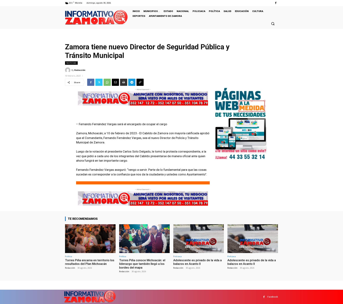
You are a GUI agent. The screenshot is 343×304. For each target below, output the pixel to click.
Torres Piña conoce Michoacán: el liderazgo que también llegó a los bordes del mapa (142, 263)
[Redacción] (68, 70)
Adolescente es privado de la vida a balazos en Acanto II (197, 262)
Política (68, 256)
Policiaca (177, 256)
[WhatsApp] (107, 82)
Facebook (272, 296)
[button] (273, 23)
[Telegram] (131, 82)
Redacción (79, 70)
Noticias (71, 63)
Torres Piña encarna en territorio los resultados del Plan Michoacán (89, 262)
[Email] (115, 82)
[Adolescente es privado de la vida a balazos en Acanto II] (198, 238)
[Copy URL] (140, 82)
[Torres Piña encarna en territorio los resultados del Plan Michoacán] (90, 238)
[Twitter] (99, 82)
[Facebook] (276, 3)
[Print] (123, 82)
